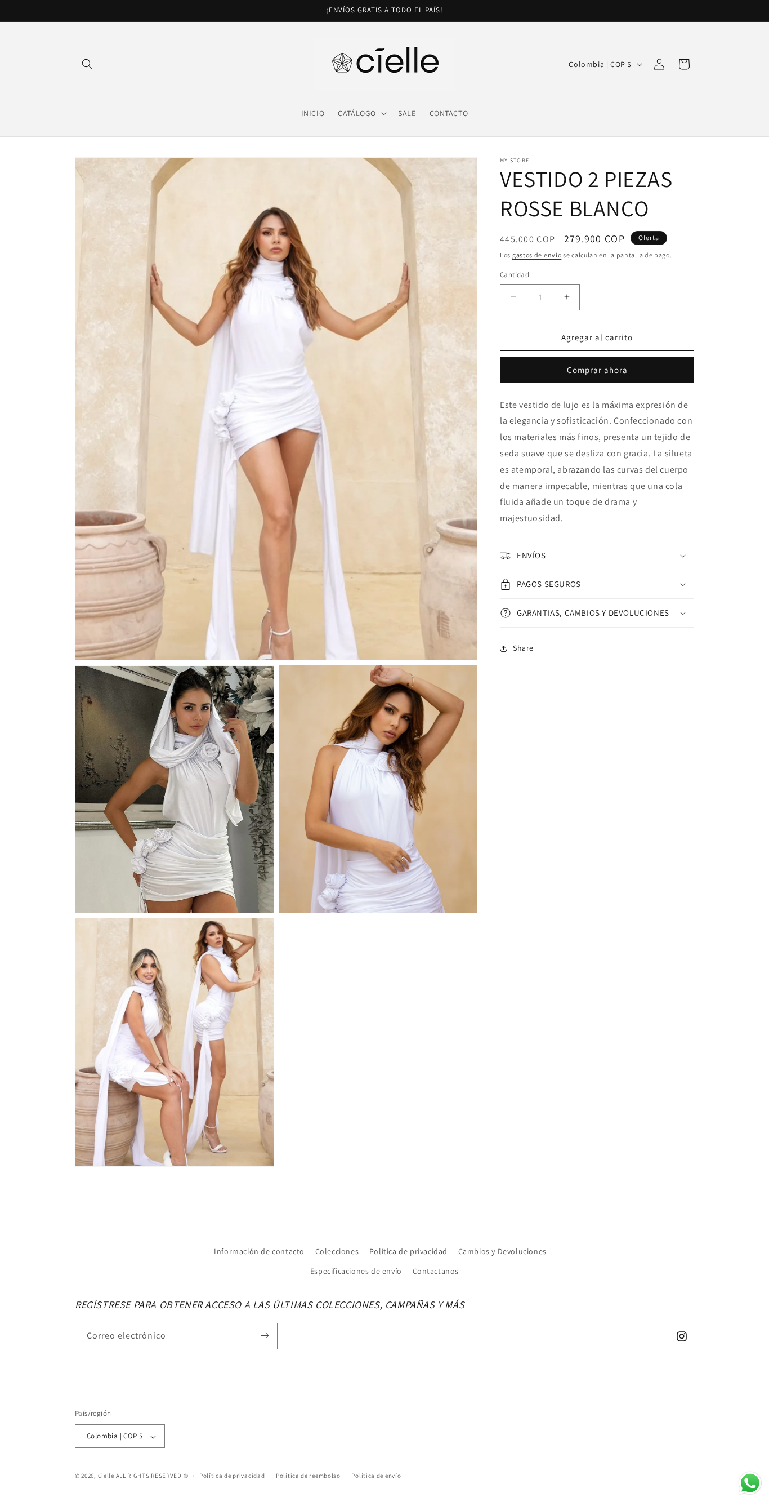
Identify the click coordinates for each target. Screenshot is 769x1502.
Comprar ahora (597, 370)
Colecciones (337, 1251)
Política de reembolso (308, 1476)
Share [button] (523, 648)
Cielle (106, 1476)
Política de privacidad (408, 1251)
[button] (87, 64)
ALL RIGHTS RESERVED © (152, 1476)
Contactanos (436, 1271)
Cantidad (514, 274)
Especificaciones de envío (356, 1271)
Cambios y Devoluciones (502, 1251)
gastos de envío (537, 255)
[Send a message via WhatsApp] (750, 1483)
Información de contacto (259, 1251)
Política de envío (376, 1476)
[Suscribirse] (264, 1335)
